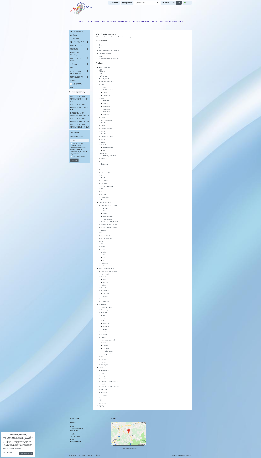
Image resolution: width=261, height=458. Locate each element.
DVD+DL (103, 134)
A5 (104, 321)
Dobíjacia (105, 345)
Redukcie (105, 282)
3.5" (102, 191)
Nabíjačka (103, 285)
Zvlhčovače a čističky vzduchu (109, 381)
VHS (104, 150)
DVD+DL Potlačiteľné (107, 136)
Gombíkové (104, 252)
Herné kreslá (104, 398)
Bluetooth (106, 293)
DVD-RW (103, 123)
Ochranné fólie (105, 301)
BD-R (102, 98)
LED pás (103, 378)
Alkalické (103, 244)
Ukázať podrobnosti (8, 452)
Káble (104, 279)
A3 (104, 315)
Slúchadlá (102, 233)
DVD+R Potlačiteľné (106, 128)
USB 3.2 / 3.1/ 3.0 (106, 172)
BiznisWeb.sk (187, 455)
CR (104, 255)
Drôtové (105, 296)
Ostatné (101, 367)
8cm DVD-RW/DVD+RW (107, 82)
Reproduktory (104, 290)
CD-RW (105, 92)
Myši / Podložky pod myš (108, 340)
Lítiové (103, 249)
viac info (76, 154)
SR (104, 260)
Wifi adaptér (104, 365)
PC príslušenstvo (103, 304)
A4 (104, 318)
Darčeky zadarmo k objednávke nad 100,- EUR (79, 114)
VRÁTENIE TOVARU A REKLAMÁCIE (171, 21)
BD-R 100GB (106, 112)
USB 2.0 (103, 169)
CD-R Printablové (108, 90)
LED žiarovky (77, 84)
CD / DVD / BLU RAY (104, 79)
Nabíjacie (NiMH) (105, 263)
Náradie (103, 384)
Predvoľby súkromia (74, 455)
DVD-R (103, 117)
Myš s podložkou (107, 354)
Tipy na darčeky (105, 67)
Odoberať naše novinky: (76, 136)
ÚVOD (81, 21)
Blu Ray (105, 213)
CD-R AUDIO (106, 95)
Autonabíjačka (105, 370)
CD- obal (105, 208)
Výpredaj (101, 406)
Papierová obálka (107, 216)
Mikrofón (103, 337)
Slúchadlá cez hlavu (106, 238)
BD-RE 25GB (106, 106)
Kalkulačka (104, 392)
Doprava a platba (92, 21)
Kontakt (155, 21)
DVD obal (105, 211)
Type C (103, 178)
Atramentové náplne (106, 307)
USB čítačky (104, 183)
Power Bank (104, 288)
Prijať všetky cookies (26, 454)
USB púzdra (104, 180)
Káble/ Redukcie (105, 277)
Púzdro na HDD (105, 197)
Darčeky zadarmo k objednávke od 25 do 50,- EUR (79, 107)
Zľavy (105, 72)
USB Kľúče (102, 167)
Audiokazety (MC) (108, 148)
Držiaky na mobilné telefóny (109, 271)
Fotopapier (104, 312)
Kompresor (104, 395)
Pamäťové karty (103, 153)
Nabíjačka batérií (105, 266)
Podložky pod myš (108, 351)
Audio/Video (104, 145)
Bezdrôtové (106, 348)
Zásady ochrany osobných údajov (91, 455)
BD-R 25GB (106, 104)
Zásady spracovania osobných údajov (115, 21)
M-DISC (103, 139)
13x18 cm (106, 326)
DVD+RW (103, 131)
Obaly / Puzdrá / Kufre (105, 202)
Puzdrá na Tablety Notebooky (109, 227)
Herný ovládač (105, 274)
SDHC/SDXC (104, 158)
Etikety (105, 329)
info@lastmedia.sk (75, 442)
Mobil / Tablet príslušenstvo (106, 268)
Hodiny (103, 373)
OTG (102, 175)
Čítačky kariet (104, 164)
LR (104, 257)
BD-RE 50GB (106, 109)
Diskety (103, 142)
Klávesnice (104, 334)
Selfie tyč (103, 299)
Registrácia (128, 3)
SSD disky (103, 194)
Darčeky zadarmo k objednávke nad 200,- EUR (79, 120)
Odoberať (74, 160)
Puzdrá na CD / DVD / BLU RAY (109, 222)
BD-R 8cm (106, 114)
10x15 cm (106, 323)
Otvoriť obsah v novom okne (129, 449)
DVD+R (103, 126)
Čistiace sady (104, 310)
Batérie (101, 241)
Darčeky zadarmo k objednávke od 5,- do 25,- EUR (79, 99)
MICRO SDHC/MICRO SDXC (108, 156)
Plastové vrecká (107, 219)
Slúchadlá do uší (105, 235)
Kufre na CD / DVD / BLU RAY (109, 224)
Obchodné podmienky (141, 21)
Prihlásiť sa (115, 3)
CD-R (102, 84)
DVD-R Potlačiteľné (106, 120)
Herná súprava (105, 332)
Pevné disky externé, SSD (106, 186)
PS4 (102, 356)
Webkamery (104, 362)
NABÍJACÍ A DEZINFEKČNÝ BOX (110, 387)
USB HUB (103, 359)
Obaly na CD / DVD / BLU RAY (109, 205)
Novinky (105, 76)
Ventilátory (104, 389)
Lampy (103, 376)
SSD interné (104, 200)
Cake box (103, 230)
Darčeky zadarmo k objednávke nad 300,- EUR (79, 126)
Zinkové (103, 246)
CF (101, 161)
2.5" (102, 189)
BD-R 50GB (106, 101)
